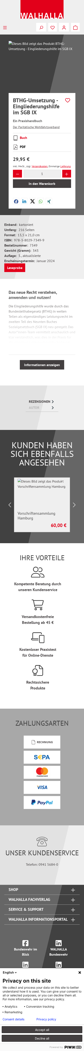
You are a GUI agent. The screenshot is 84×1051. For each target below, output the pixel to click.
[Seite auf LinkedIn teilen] (24, 201)
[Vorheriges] (9, 505)
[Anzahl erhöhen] (66, 174)
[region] (42, 65)
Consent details (13, 1019)
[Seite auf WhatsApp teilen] (41, 201)
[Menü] (5, 27)
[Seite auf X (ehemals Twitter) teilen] (32, 201)
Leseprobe (14, 268)
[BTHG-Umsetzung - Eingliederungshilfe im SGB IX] (42, 65)
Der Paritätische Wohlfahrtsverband (36, 127)
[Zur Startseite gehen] (42, 9)
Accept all (42, 1030)
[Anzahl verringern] (17, 174)
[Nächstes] (74, 505)
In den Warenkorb (42, 183)
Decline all (42, 1038)
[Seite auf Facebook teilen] (16, 201)
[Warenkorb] (75, 27)
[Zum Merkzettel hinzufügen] (67, 100)
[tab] (42, 401)
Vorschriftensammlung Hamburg (36, 516)
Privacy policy (46, 1019)
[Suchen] (41, 27)
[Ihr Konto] (64, 27)
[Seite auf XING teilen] (49, 201)
